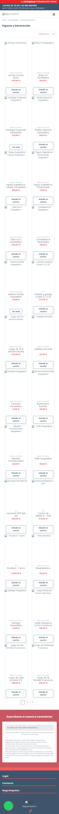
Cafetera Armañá (43, 349)
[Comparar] (16, 70)
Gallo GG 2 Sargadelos (16, 240)
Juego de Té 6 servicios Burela (16, 350)
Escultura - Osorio (16, 568)
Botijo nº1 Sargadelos (43, 76)
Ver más (16, 147)
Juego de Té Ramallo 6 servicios (43, 679)
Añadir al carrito (15, 91)
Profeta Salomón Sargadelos (43, 131)
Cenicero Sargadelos (16, 405)
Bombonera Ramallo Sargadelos (43, 406)
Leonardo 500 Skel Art (16, 514)
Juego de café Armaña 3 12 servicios (15, 680)
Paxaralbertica (43, 568)
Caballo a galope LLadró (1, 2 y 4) (43, 295)
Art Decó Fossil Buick (15, 76)
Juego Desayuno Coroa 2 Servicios (43, 624)
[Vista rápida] (17, 70)
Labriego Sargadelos (16, 624)
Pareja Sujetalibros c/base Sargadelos (16, 186)
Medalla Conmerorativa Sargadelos (16, 461)
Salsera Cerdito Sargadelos (16, 295)
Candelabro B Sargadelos (43, 240)
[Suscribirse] (52, 728)
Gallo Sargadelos (43, 458)
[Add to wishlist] (14, 70)
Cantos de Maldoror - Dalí (43, 514)
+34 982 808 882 (29, 5)
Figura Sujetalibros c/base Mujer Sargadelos (43, 187)
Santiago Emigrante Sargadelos (16, 131)
